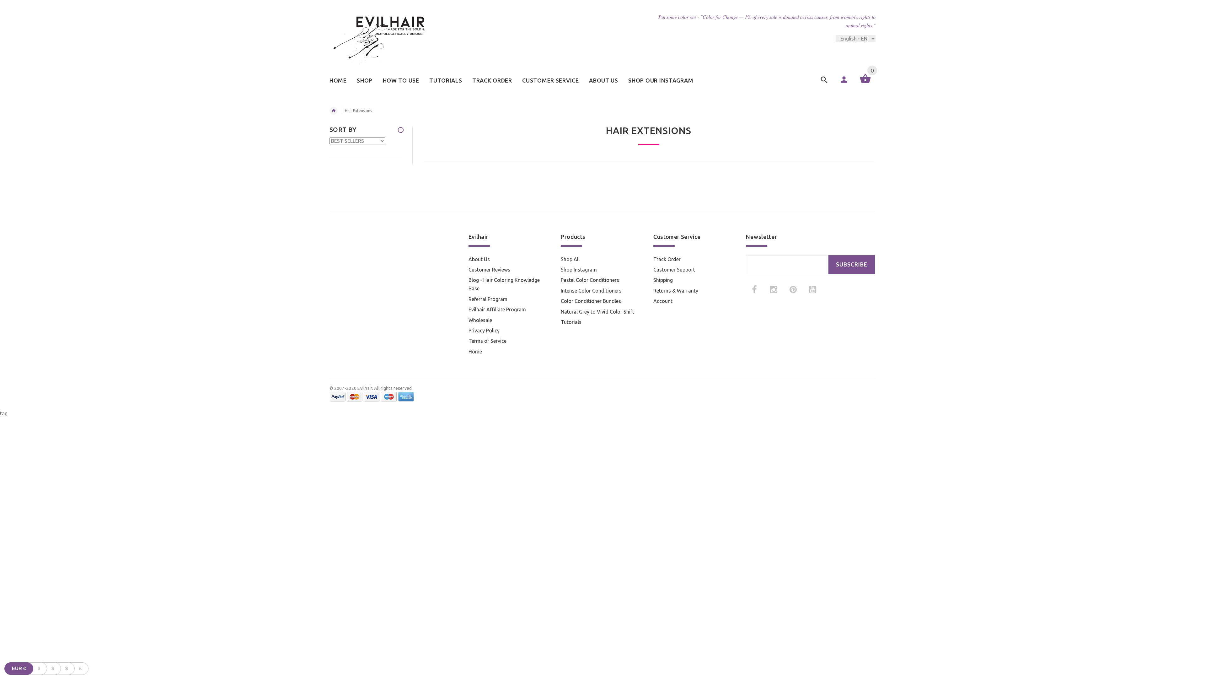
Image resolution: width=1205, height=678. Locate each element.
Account (662, 301)
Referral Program (488, 299)
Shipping (663, 280)
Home (475, 351)
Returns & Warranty (675, 290)
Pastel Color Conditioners (590, 280)
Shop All (570, 259)
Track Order (667, 259)
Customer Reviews (489, 269)
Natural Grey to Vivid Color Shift (597, 312)
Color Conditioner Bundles (591, 301)
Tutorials (571, 322)
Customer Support (674, 269)
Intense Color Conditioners (591, 290)
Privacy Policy (484, 330)
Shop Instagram (579, 269)
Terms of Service (487, 341)
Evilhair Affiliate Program (497, 309)
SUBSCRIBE (851, 264)
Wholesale (480, 320)
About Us (479, 259)
